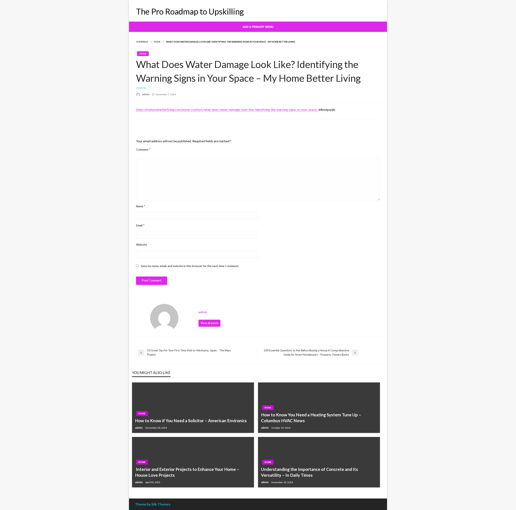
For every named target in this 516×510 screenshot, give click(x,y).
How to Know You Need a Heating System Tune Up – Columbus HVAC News (311, 417)
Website (141, 244)
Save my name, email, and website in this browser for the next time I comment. (190, 266)
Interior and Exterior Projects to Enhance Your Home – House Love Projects (187, 472)
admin (146, 94)
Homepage (142, 41)
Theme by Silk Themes (152, 504)
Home (157, 41)
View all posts (209, 323)
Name (140, 206)
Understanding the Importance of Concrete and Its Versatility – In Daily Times (309, 472)
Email (140, 225)
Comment (143, 149)
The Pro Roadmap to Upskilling (190, 11)
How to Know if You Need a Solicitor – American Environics (191, 420)
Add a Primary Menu (258, 26)
